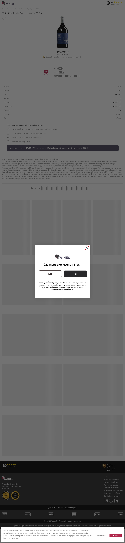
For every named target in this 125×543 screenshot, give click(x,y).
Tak (75, 274)
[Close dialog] (87, 248)
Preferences (102, 535)
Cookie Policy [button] (56, 536)
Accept (115, 535)
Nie (50, 273)
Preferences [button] (15, 538)
